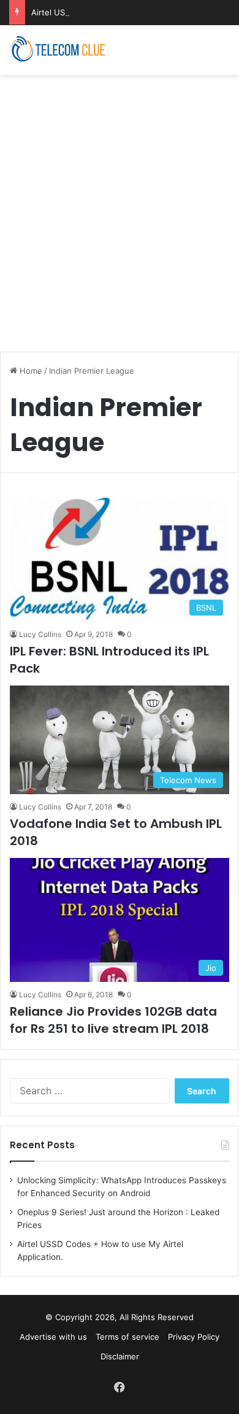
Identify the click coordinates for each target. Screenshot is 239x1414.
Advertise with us (53, 1337)
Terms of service (127, 1337)
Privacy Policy (193, 1337)
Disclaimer (120, 1356)
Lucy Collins (40, 634)
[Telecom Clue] (58, 50)
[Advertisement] (119, 206)
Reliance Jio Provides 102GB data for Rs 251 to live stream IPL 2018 (113, 1020)
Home (29, 371)
